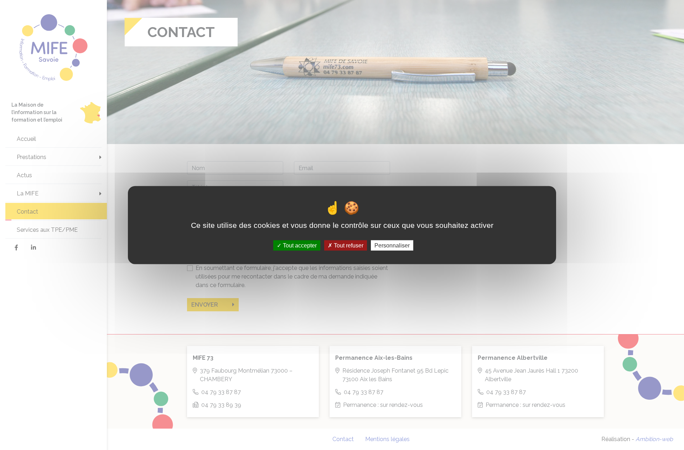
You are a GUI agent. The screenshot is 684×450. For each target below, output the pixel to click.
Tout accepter (299, 245)
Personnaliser (392, 245)
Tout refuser (347, 245)
